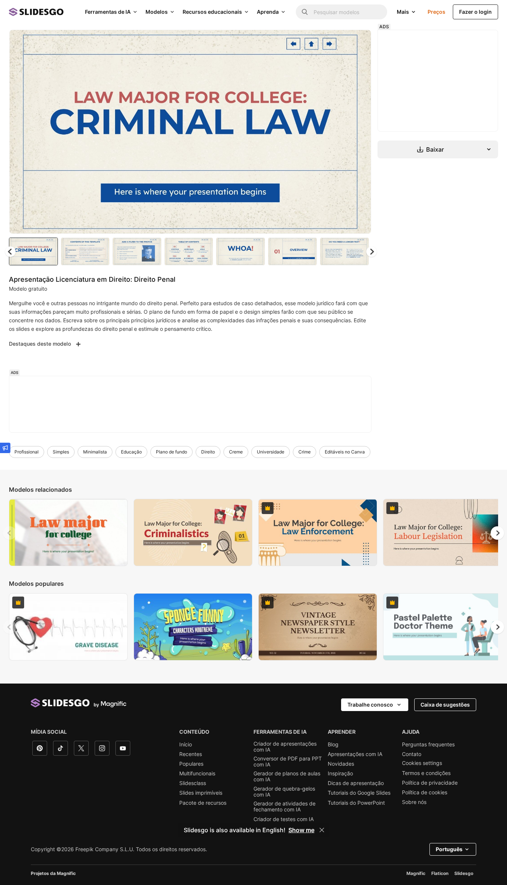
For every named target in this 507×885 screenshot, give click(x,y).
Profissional (26, 452)
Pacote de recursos (202, 803)
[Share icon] (358, 41)
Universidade (270, 452)
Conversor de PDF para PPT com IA (288, 762)
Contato (411, 754)
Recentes (190, 754)
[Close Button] (321, 830)
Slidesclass (192, 783)
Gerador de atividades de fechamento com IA (284, 807)
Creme (236, 452)
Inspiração (340, 773)
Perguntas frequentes (428, 744)
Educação (131, 452)
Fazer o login (475, 12)
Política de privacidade (430, 783)
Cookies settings (422, 763)
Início (185, 744)
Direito (208, 452)
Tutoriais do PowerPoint (356, 803)
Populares (191, 764)
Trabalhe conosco (370, 704)
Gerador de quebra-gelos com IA (284, 792)
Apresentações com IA (355, 754)
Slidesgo (463, 873)
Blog (333, 744)
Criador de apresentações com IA (285, 747)
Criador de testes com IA (284, 819)
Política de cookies (424, 792)
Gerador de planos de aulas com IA (287, 776)
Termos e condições (426, 773)
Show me (301, 830)
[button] (371, 251)
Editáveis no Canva (345, 452)
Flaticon (439, 873)
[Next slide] (360, 132)
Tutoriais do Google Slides (359, 793)
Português (449, 849)
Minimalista (95, 452)
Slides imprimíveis (200, 793)
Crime (304, 452)
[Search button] (305, 11)
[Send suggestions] (5, 448)
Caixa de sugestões (445, 704)
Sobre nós (414, 802)
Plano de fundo (171, 452)
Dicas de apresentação (356, 783)
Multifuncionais (197, 773)
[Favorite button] (339, 41)
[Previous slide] (9, 533)
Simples (61, 452)
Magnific (415, 873)
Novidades (341, 764)
